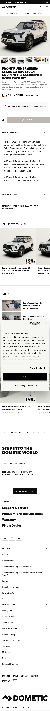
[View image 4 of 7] (29, 60)
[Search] (40, 7)
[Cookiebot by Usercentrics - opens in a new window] (29, 323)
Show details (36, 368)
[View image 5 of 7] (37, 60)
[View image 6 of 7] (45, 60)
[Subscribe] (45, 463)
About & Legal (8, 605)
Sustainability (8, 646)
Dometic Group (17, 634)
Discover (6, 549)
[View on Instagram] (5, 538)
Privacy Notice (8, 611)
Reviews (5, 599)
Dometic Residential (19, 587)
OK (25, 376)
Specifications (9, 194)
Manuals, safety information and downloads (20, 207)
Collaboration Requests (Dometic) (16, 566)
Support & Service (15, 508)
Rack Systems (15, 13)
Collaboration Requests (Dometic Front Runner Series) (22, 573)
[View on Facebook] (12, 538)
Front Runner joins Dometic (14, 2)
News (13, 658)
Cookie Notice (8, 616)
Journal (5, 581)
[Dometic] (9, 7)
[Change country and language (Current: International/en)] (47, 2)
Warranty (9, 520)
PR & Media (15, 652)
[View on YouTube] (19, 538)
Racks (27, 13)
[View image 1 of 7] (4, 60)
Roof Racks (38, 13)
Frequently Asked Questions (22, 514)
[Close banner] (46, 323)
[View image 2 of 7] (12, 60)
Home (4, 13)
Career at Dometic (18, 664)
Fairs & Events (8, 593)
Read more (6, 89)
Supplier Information (11, 640)
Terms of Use (7, 622)
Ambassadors (8, 560)
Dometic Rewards (9, 555)
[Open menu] (47, 7)
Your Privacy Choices (23, 385)
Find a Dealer (11, 525)
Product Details (10, 133)
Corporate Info (9, 629)
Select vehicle (40, 106)
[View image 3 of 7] (20, 60)
